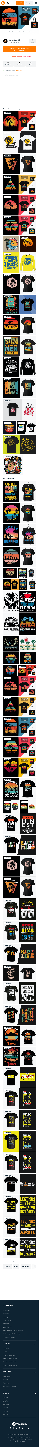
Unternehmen (7, 1415)
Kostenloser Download (19, 49)
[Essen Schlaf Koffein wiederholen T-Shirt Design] (19, 1279)
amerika (7, 1361)
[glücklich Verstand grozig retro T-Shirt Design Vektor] (19, 940)
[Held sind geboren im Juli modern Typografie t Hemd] (19, 1215)
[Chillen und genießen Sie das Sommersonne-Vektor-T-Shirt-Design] (19, 521)
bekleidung (25, 1361)
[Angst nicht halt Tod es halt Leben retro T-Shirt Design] (11, 625)
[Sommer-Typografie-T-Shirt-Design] (19, 1131)
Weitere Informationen (11, 74)
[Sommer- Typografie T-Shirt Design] (11, 888)
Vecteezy (6, 1408)
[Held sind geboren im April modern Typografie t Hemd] (19, 1236)
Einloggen (29, 3)
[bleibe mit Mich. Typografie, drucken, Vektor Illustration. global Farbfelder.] (19, 1088)
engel (16, 1361)
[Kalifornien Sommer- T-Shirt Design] (11, 696)
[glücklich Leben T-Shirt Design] (19, 1049)
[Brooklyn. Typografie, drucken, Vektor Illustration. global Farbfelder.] (19, 1027)
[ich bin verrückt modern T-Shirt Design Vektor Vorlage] (19, 1172)
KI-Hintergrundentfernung (11, 1429)
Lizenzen (6, 1443)
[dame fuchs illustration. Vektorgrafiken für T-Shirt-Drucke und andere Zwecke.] (13, 494)
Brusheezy (6, 1405)
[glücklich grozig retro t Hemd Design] (19, 1110)
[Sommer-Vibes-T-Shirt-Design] (19, 362)
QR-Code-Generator (9, 1432)
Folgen (32, 42)
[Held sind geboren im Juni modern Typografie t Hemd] (19, 1193)
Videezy (5, 1412)
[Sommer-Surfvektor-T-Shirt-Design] (19, 564)
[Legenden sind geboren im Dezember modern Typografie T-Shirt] (19, 1343)
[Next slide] (31, 1361)
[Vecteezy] (3, 3)
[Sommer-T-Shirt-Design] (19, 542)
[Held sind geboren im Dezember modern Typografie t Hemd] (19, 1257)
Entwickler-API (7, 1422)
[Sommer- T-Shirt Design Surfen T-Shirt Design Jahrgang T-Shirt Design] (19, 654)
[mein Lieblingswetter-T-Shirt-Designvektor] (11, 637)
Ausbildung (6, 1418)
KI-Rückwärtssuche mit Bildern (13, 1425)
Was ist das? (19, 70)
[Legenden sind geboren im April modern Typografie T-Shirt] (19, 1321)
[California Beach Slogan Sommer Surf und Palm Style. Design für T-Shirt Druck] (11, 259)
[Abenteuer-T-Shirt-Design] (19, 586)
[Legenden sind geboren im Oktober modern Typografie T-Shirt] (19, 1300)
